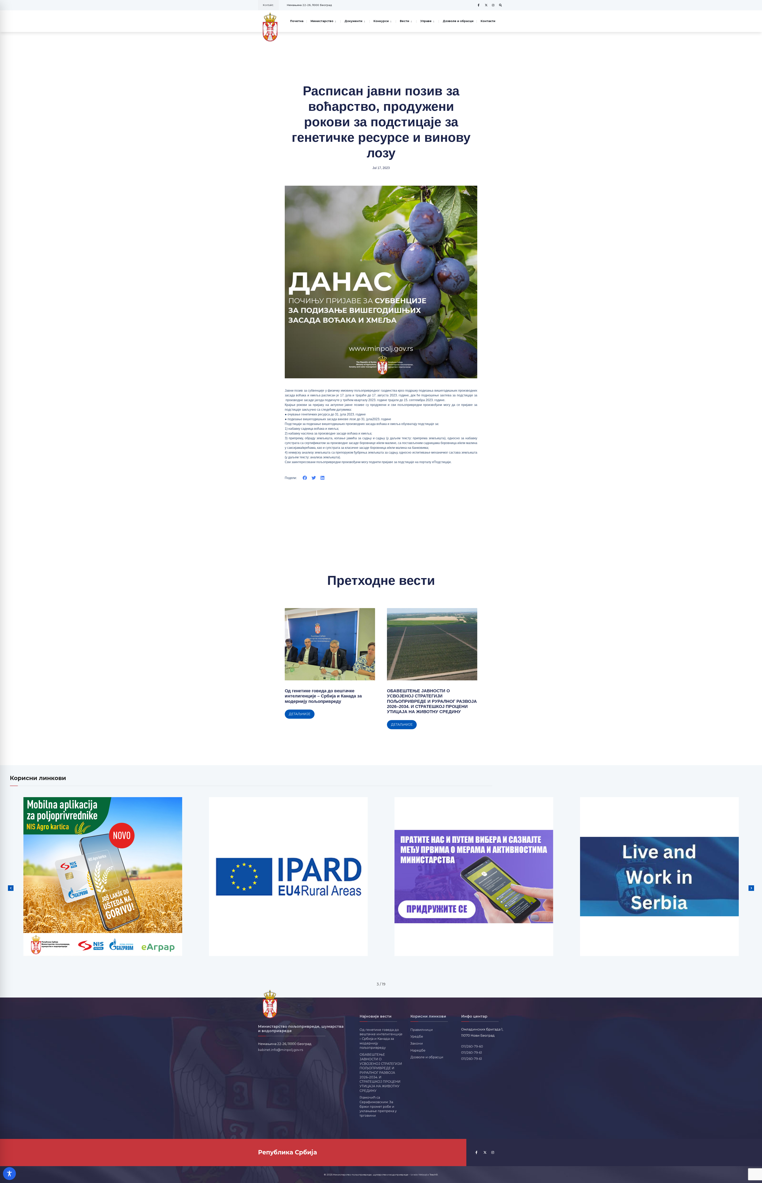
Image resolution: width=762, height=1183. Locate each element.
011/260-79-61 (471, 1053)
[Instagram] (493, 5)
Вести (404, 21)
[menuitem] (323, 21)
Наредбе (417, 1050)
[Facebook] (479, 5)
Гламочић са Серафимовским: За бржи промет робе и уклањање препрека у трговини (378, 1106)
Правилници (421, 1030)
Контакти (488, 21)
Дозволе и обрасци (458, 21)
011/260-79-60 (472, 1046)
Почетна (296, 21)
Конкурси (381, 21)
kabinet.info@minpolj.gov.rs (280, 1050)
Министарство (322, 21)
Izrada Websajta (420, 1174)
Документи (353, 21)
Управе (426, 21)
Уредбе (416, 1036)
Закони (416, 1043)
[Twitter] (486, 5)
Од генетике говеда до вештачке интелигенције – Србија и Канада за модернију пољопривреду (323, 696)
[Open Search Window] (500, 5)
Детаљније (300, 714)
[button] (305, 478)
